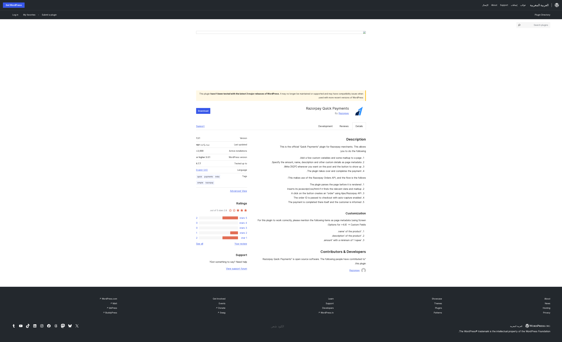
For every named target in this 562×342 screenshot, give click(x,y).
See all (199, 243)
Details (359, 126)
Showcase (437, 298)
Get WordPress (14, 5)
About (547, 298)
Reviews (344, 126)
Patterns (438, 312)
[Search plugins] (519, 25)
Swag (221, 312)
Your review (240, 243)
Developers (328, 308)
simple (200, 183)
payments (208, 177)
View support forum (236, 268)
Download (203, 111)
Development (325, 126)
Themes (438, 303)
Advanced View (238, 190)
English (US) (202, 170)
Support (200, 126)
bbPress (112, 308)
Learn (331, 298)
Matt (113, 303)
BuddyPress (110, 312)
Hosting (546, 308)
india (217, 177)
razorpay (209, 183)
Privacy (546, 312)
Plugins (438, 308)
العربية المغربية (516, 326)
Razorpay (344, 113)
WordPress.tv (326, 312)
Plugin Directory (542, 14)
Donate (220, 308)
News (547, 303)
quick (199, 177)
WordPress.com (108, 298)
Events (222, 303)
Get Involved (219, 298)
